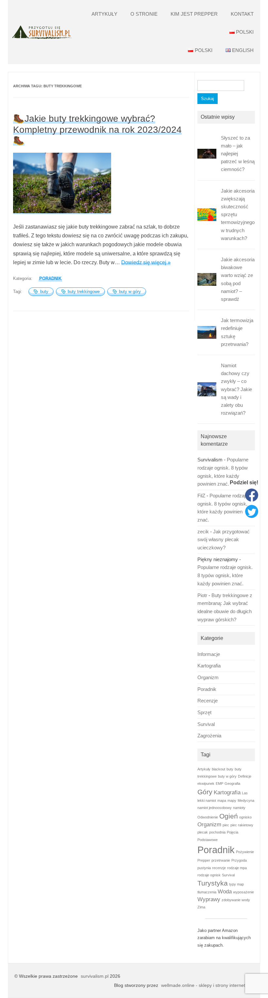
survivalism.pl (95, 976)
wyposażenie (243, 892)
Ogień (228, 816)
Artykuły (104, 14)
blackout (218, 769)
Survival (206, 724)
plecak (202, 832)
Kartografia (209, 665)
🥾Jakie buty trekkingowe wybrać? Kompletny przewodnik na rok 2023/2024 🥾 (97, 129)
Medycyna (246, 800)
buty (44, 291)
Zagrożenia (209, 735)
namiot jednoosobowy (214, 808)
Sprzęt (204, 712)
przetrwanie (220, 860)
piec (226, 825)
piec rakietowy (241, 825)
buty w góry (130, 291)
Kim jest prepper (194, 14)
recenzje (219, 868)
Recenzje (207, 700)
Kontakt (242, 14)
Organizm (208, 677)
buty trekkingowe (84, 291)
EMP (219, 783)
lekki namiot (206, 800)
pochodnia (217, 832)
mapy (231, 800)
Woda (225, 891)
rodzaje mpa (237, 868)
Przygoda (239, 860)
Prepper (203, 860)
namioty (239, 808)
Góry (204, 792)
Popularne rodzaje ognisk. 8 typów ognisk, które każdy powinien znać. (225, 575)
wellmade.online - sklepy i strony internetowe (207, 985)
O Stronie (144, 14)
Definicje (244, 776)
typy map (236, 884)
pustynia (204, 868)
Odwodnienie (207, 817)
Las (245, 793)
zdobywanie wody (236, 900)
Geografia (232, 783)
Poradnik (50, 278)
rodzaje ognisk (209, 875)
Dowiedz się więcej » (146, 262)
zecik (203, 531)
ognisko (245, 817)
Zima (201, 907)
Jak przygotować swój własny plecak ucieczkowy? (223, 539)
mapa (221, 800)
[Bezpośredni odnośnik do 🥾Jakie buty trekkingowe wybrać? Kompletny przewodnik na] (62, 211)
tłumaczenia (206, 892)
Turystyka (212, 883)
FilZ (201, 495)
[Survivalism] (42, 32)
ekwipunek (205, 783)
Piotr (202, 595)
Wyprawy (208, 899)
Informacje (208, 654)
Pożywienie (245, 852)
